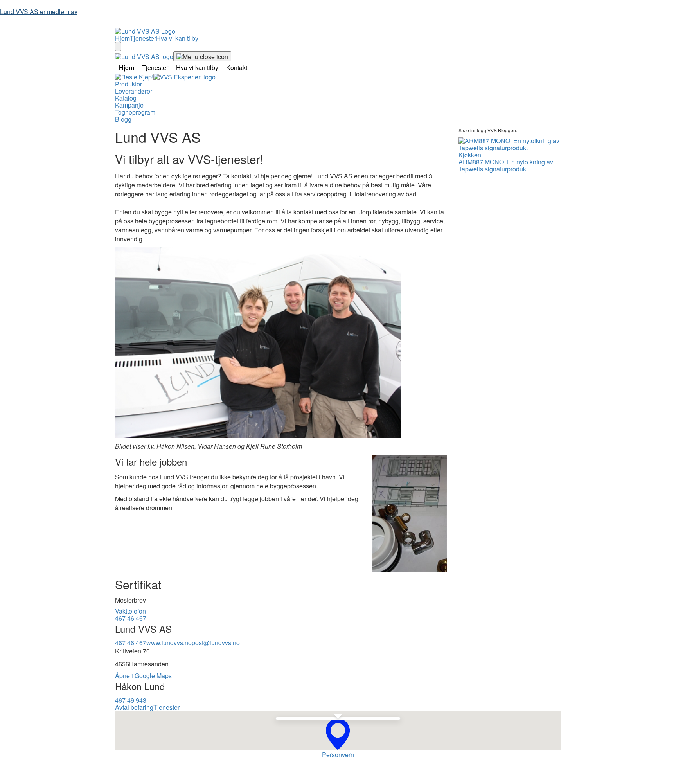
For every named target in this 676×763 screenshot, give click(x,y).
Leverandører (133, 90)
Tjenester (143, 38)
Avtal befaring (134, 707)
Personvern (338, 754)
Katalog (126, 98)
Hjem (122, 38)
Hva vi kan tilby (177, 38)
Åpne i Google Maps (143, 675)
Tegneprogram (135, 112)
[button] (338, 734)
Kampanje (129, 105)
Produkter (128, 83)
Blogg (123, 119)
